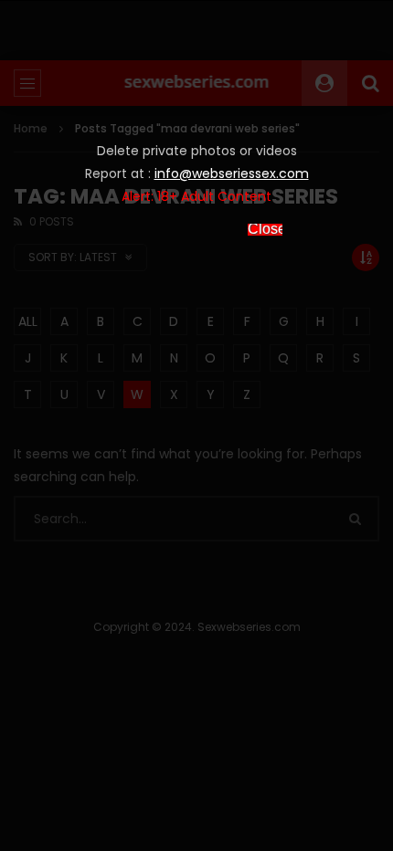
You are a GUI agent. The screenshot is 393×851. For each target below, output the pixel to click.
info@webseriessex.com (231, 173)
